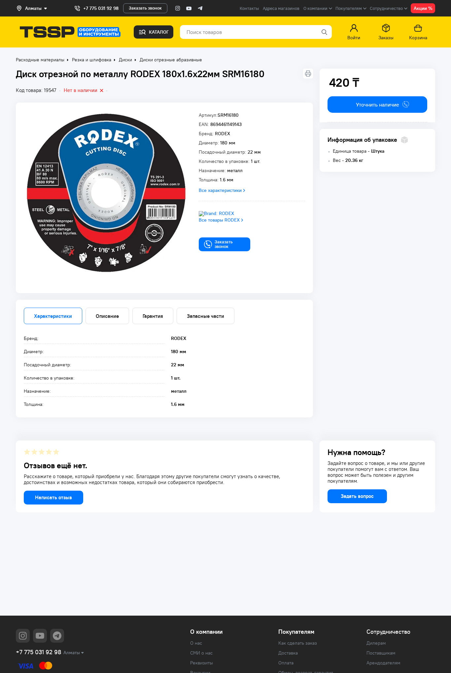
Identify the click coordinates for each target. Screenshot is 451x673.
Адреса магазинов (281, 8)
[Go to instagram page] (177, 8)
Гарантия (153, 316)
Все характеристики (220, 190)
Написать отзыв (53, 497)
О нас (196, 643)
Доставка (288, 653)
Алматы (71, 653)
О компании (206, 632)
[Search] (323, 32)
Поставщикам (381, 653)
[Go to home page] (70, 32)
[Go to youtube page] (188, 8)
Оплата (286, 663)
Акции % (423, 8)
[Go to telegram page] (200, 8)
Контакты (249, 8)
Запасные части (205, 316)
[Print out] (308, 73)
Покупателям (296, 632)
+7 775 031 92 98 (101, 8)
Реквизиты (201, 663)
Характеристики (53, 316)
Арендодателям (383, 663)
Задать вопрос (357, 496)
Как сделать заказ (297, 643)
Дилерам (376, 643)
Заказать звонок (145, 8)
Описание (107, 316)
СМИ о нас (201, 653)
